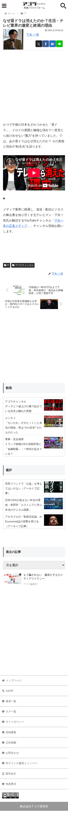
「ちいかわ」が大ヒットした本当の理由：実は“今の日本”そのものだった (23, 427)
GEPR (9, 690)
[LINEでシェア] (59, 43)
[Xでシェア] (39, 43)
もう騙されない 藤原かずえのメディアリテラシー (43, 576)
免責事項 (11, 783)
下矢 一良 (32, 34)
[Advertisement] (34, 84)
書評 (9, 470)
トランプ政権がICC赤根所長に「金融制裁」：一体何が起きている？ (23, 448)
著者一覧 (11, 701)
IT (8, 265)
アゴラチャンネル (24, 265)
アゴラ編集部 (30, 584)
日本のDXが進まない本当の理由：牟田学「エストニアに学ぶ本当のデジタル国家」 (23, 505)
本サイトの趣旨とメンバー (21, 763)
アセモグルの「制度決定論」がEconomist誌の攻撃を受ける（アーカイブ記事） (23, 521)
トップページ (14, 680)
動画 (9, 387)
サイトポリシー (15, 721)
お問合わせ (12, 752)
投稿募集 (11, 732)
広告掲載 (11, 742)
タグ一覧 (11, 711)
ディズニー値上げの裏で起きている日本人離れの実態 (23, 409)
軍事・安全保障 (14, 439)
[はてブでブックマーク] (52, 43)
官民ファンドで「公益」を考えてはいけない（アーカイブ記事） (23, 488)
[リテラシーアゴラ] (12, 580)
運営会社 (10, 773)
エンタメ (10, 417)
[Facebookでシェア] (45, 43)
